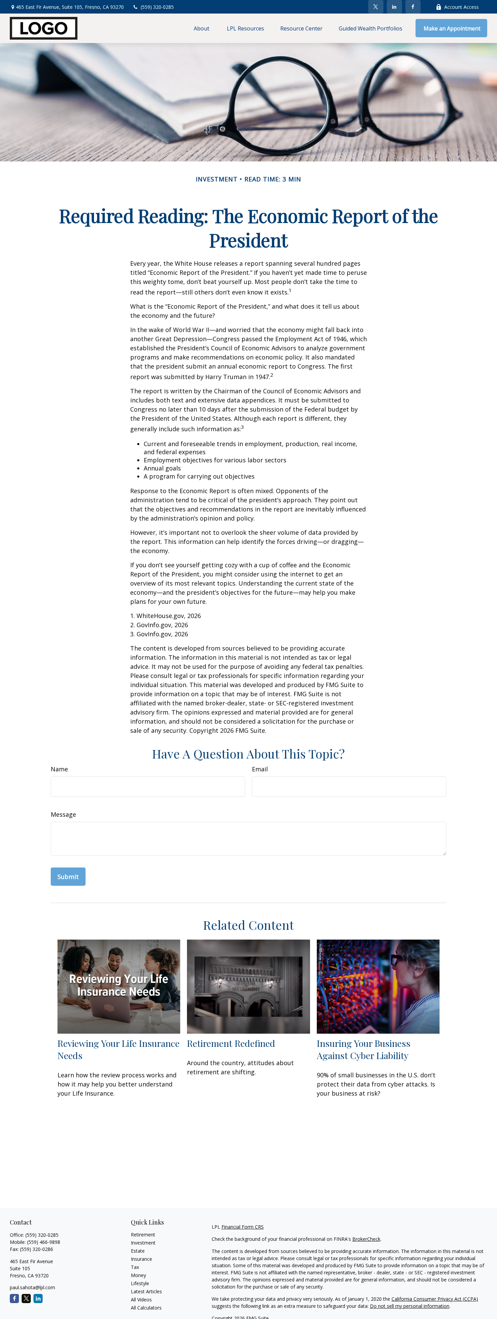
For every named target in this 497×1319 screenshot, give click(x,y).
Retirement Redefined (231, 1043)
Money (138, 1275)
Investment (143, 1242)
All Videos (141, 1299)
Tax (135, 1267)
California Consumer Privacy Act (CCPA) (435, 1299)
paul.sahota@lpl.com (32, 1287)
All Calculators (146, 1307)
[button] (202, 28)
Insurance (141, 1259)
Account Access (461, 7)
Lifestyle (140, 1283)
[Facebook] (413, 7)
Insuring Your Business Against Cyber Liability (363, 1049)
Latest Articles (146, 1291)
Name (59, 769)
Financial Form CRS (242, 1227)
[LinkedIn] (394, 7)
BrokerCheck (366, 1239)
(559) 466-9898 (43, 1242)
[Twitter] (375, 7)
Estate (138, 1251)
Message (63, 814)
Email (260, 769)
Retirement (143, 1234)
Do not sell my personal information (409, 1306)
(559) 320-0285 (157, 7)
